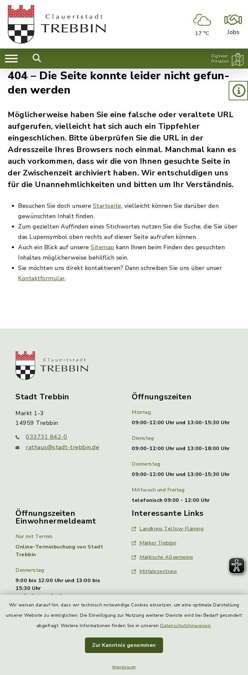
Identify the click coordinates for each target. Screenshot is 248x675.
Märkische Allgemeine (166, 557)
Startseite (107, 206)
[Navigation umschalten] (11, 58)
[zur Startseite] (57, 24)
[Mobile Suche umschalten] (37, 59)
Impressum (124, 667)
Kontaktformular (41, 278)
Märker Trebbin (158, 543)
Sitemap (102, 247)
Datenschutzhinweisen (185, 626)
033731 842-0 (46, 437)
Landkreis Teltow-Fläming (171, 528)
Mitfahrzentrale (158, 571)
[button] (238, 90)
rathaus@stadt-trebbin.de (62, 447)
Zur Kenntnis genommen (124, 645)
